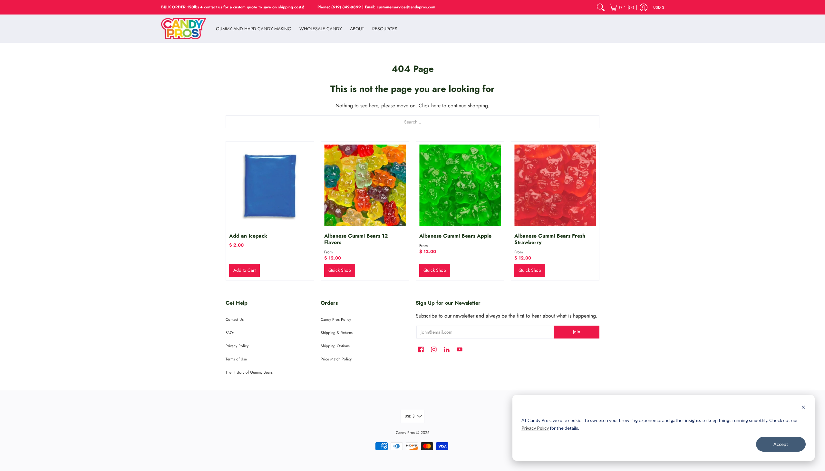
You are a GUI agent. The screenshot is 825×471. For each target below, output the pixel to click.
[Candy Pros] (183, 29)
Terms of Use (236, 359)
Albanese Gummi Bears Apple (455, 236)
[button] (622, 7)
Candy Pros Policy (336, 319)
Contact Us (235, 319)
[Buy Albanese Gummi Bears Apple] (460, 185)
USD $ (658, 7)
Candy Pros (405, 433)
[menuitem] (601, 7)
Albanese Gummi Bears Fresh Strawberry (549, 239)
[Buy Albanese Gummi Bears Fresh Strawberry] (555, 185)
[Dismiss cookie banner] (803, 408)
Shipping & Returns (337, 333)
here (436, 105)
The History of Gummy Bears (249, 372)
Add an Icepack (248, 236)
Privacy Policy (535, 428)
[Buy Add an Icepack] (270, 185)
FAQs (230, 333)
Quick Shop (339, 270)
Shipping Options (335, 346)
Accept (780, 444)
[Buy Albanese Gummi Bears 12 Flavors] (365, 185)
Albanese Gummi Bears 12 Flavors (356, 239)
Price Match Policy (336, 359)
